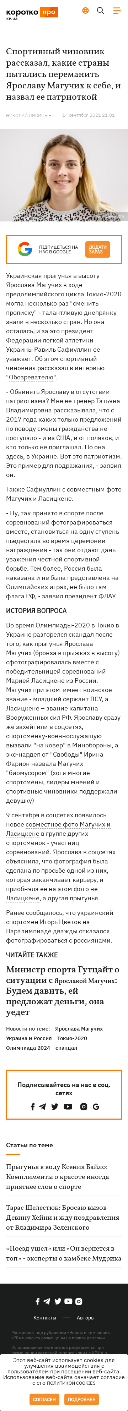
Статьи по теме (29, 1145)
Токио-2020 (72, 1038)
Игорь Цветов (60, 922)
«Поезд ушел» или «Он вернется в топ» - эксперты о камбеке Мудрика (64, 1254)
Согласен (44, 1399)
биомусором (27, 773)
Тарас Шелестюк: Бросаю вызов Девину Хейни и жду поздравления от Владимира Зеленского (62, 1218)
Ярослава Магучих (34, 285)
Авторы (86, 1317)
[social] (32, 1106)
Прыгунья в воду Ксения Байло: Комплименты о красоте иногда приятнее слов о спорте (57, 1177)
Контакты (44, 1317)
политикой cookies (71, 1383)
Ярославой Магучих (84, 981)
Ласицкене (22, 898)
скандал (66, 1047)
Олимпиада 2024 (28, 1047)
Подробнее (81, 1399)
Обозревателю (31, 377)
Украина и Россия (29, 1038)
